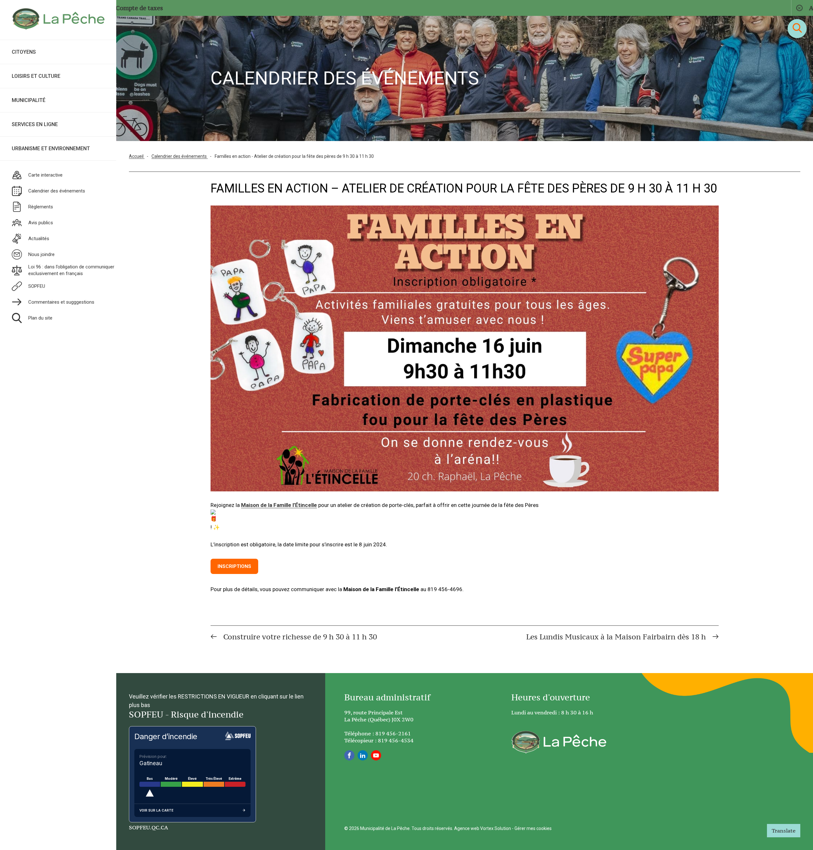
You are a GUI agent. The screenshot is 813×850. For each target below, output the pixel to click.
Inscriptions (234, 566)
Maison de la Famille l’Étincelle (279, 505)
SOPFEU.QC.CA (148, 827)
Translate (784, 830)
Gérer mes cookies (533, 828)
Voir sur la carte (156, 810)
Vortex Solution (495, 828)
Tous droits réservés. (432, 828)
